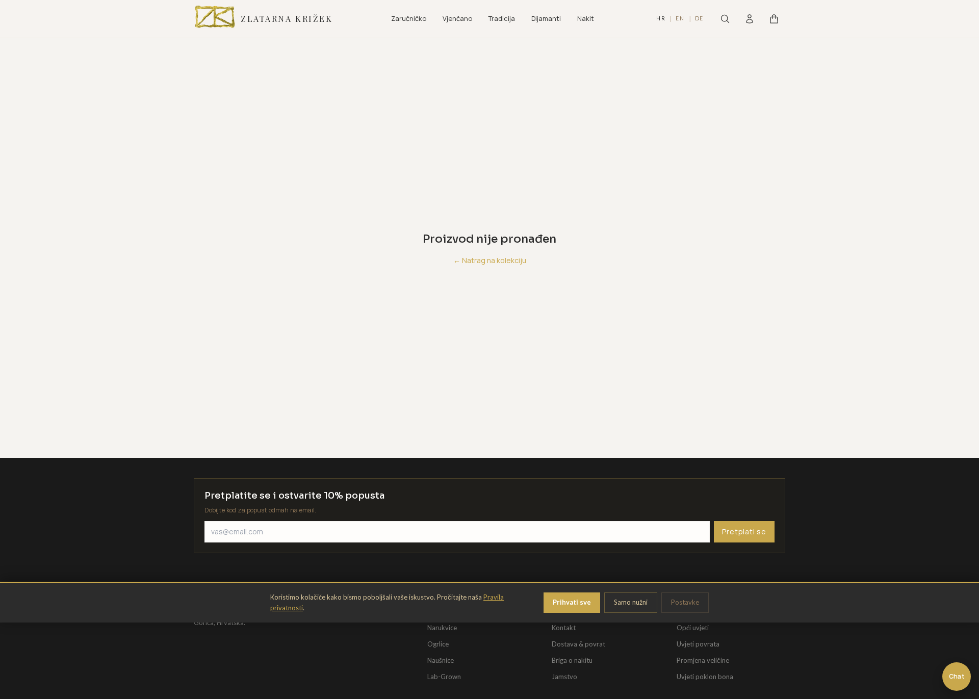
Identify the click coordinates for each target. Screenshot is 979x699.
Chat (956, 676)
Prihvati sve (572, 602)
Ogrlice (438, 644)
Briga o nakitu (572, 660)
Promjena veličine (703, 660)
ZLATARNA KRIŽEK (286, 18)
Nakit (585, 18)
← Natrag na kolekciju (489, 260)
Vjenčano (457, 18)
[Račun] (749, 19)
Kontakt (564, 628)
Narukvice (442, 628)
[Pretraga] (725, 19)
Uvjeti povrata (698, 644)
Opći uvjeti (693, 628)
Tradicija (501, 18)
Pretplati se (744, 531)
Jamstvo (564, 676)
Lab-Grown (444, 676)
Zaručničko (408, 18)
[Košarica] (774, 19)
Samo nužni (631, 602)
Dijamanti (546, 18)
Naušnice (440, 660)
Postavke (685, 602)
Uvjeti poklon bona (705, 676)
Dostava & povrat (578, 644)
